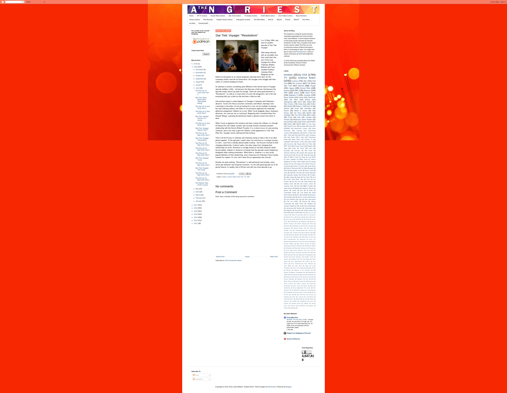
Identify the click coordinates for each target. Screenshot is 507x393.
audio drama (288, 188)
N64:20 (270, 20)
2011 (196, 223)
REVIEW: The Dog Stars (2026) (297, 319)
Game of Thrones (299, 166)
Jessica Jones (308, 184)
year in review (295, 212)
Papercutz (289, 277)
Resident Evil (301, 279)
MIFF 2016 (287, 146)
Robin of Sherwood (292, 168)
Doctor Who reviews (218, 16)
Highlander (296, 133)
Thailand (310, 203)
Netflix (286, 274)
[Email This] (240, 173)
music (297, 108)
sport (285, 172)
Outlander (287, 142)
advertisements (300, 230)
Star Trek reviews (235, 16)
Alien (285, 157)
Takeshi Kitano (298, 228)
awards (301, 153)
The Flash (306, 177)
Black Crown (294, 157)
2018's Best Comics (268, 16)
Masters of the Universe (302, 270)
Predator (313, 175)
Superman (312, 97)
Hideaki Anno (290, 217)
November (200, 73)
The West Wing (259, 20)
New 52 (309, 106)
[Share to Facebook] (247, 173)
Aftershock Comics (301, 128)
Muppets (304, 221)
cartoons (310, 230)
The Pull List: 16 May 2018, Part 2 (202, 174)
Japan (291, 88)
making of (305, 188)
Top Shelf (310, 228)
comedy (307, 95)
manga (313, 161)
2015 (196, 211)
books (290, 124)
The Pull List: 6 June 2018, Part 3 (202, 107)
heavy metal (309, 170)
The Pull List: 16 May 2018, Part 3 (202, 164)
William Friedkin (308, 186)
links (299, 117)
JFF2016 (306, 219)
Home (191, 16)
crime (285, 299)
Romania (310, 281)
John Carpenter (296, 263)
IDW (285, 93)
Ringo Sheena (288, 281)
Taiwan (299, 144)
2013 (196, 217)
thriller (313, 104)
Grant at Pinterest (293, 339)
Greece (286, 259)
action (296, 93)
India (293, 197)
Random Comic (299, 142)
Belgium (313, 241)
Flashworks (272, 387)
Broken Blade (311, 246)
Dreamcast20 (203, 23)
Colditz (313, 115)
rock (310, 148)
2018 (196, 67)
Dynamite (287, 150)
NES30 (279, 20)
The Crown (307, 288)
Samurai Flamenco (290, 153)
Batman (307, 90)
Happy (308, 259)
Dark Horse (311, 93)
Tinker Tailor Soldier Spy (300, 161)
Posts (196, 375)
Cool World (304, 192)
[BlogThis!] (242, 173)
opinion (286, 108)
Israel (314, 217)
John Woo (298, 266)
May (197, 189)
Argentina (303, 239)
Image (313, 86)
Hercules (297, 150)
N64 (296, 135)
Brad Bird (301, 246)
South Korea (301, 122)
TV (245, 177)
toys (301, 190)
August (198, 82)
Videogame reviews (243, 20)
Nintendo (313, 274)
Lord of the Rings (298, 268)
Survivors (290, 144)
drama (286, 90)
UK (309, 83)
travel (285, 212)
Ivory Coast (289, 219)
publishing (303, 301)
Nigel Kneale (304, 274)
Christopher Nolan (290, 192)
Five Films (306, 20)
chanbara (287, 232)
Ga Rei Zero (296, 181)
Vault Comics (303, 292)
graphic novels (297, 170)
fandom (299, 208)
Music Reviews (301, 16)
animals (294, 294)
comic (293, 297)
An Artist (192, 23)
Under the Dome (298, 148)
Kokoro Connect (303, 197)
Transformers (312, 290)
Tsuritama (312, 135)
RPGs (303, 135)
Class (296, 248)
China (290, 117)
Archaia (286, 119)
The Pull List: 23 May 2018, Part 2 (202, 149)
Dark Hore (307, 252)
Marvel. (288, 270)
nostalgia (287, 115)
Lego (300, 199)
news (303, 234)
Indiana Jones (288, 184)
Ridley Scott (303, 159)
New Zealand (291, 159)
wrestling (292, 308)
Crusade (299, 130)
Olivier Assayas (302, 223)
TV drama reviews (250, 16)
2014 (196, 214)
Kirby (306, 266)
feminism (307, 232)
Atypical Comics (297, 241)
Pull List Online (292, 201)
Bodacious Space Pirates (303, 119)
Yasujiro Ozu (288, 230)
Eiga (291, 172)
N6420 (298, 124)
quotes (286, 303)
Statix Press (299, 203)
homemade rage (310, 208)
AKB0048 (287, 128)
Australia (302, 126)
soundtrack (302, 305)
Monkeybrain (294, 221)
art (300, 206)
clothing (286, 297)
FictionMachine (301, 52)
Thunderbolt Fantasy (298, 290)
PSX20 (287, 20)
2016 (196, 208)
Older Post (274, 257)
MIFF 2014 (287, 135)
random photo (296, 303)
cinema (306, 206)
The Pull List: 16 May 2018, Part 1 (202, 179)
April (197, 192)
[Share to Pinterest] (250, 173)
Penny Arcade (309, 277)
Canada (309, 117)
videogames (288, 102)
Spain (298, 177)
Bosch (294, 246)
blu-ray (311, 294)
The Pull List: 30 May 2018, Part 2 (202, 134)
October (199, 76)
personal (298, 210)
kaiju (311, 155)
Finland (286, 257)
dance (291, 299)
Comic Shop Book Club (295, 179)
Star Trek (240, 177)
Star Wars (293, 100)
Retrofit (311, 279)
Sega (285, 148)
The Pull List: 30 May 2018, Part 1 (202, 144)
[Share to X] (245, 173)
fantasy (307, 100)
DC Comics (297, 83)
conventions (309, 297)
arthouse (302, 294)
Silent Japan (290, 177)
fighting (297, 188)
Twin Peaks (291, 137)
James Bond (312, 166)
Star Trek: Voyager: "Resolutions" (202, 139)
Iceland (307, 261)
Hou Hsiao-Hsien (296, 261)
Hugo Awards (308, 181)
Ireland (307, 217)
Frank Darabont (296, 257)
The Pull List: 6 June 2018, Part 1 (202, 124)
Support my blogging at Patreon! (299, 333)
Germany (299, 172)
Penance (304, 175)
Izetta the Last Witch (309, 157)
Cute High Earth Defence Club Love (298, 250)
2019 (196, 64)
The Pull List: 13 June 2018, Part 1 (202, 92)
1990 (304, 212)
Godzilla (304, 195)
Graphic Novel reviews (224, 20)
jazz (298, 234)
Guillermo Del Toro (297, 259)
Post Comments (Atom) (233, 260)
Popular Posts (291, 126)
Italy (298, 184)
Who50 (296, 20)
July (197, 85)
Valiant (309, 102)
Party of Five (298, 277)
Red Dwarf (308, 150)
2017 (196, 205)
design (313, 206)
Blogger (288, 387)
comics (295, 81)
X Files (301, 137)
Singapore (287, 228)
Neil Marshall (309, 272)
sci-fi (314, 177)
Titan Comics (289, 104)
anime (301, 97)
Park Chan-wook (310, 199)
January (199, 201)
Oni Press (298, 113)
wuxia (310, 126)
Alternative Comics (307, 237)
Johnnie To (308, 139)
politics (295, 301)
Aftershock (296, 237)
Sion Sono (296, 285)
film (305, 81)
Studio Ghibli (312, 142)
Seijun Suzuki (301, 283)
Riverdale (287, 226)
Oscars (298, 155)
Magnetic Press (311, 268)
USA (248, 177)
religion (306, 303)
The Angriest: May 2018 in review (201, 184)
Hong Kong (302, 104)
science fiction (231, 177)
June (198, 88)
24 (289, 237)
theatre (311, 305)
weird (309, 234)
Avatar (306, 241)
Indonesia (300, 217)
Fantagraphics (309, 254)
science (293, 305)
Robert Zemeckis (300, 281)
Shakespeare (296, 226)
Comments (198, 379)
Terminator (287, 288)
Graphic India (309, 257)
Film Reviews (208, 20)
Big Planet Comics (303, 243)
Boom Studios (289, 97)
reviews (224, 177)
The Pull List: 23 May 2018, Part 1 (202, 154)
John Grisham (308, 263)
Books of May (307, 133)
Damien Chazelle (296, 252)
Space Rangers (308, 285)
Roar (298, 186)
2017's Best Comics (285, 16)
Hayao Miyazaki (310, 172)
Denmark (293, 254)
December (200, 70)
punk (311, 301)
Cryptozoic (312, 248)
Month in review (300, 111)
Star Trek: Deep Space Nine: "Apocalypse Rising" (201, 100)
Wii (310, 292)
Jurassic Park (288, 186)
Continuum (303, 248)
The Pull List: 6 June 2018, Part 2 (202, 112)
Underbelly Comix (291, 292)
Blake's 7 (299, 106)
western (299, 164)
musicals (310, 153)
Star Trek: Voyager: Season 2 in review (202, 118)
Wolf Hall (287, 170)
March (198, 195)
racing (294, 190)
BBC (297, 90)
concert (300, 297)
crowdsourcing (297, 232)
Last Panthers (290, 199)
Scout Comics (288, 283)
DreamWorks (294, 195)
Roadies (310, 146)
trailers (286, 308)
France (286, 111)
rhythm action (308, 210)
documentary (288, 122)
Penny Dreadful (289, 279)
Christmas (289, 248)
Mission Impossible (297, 272)
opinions (286, 301)
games (298, 299)
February (199, 198)
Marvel (301, 86)
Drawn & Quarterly (297, 215)
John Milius (287, 266)
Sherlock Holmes (308, 226)
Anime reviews (194, 20)
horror (300, 102)
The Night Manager (307, 168)
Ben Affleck (290, 243)
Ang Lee (310, 212)
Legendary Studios (292, 175)
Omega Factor (299, 146)
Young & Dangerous (290, 206)
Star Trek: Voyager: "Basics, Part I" (202, 129)
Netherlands (293, 274)
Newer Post (220, 257)
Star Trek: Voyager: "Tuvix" (202, 159)
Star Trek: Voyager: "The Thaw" (202, 169)
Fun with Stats (311, 124)
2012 (196, 220)
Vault (305, 155)
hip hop (304, 299)
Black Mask (296, 139)
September (200, 79)
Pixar (311, 223)
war (292, 164)
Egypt (300, 254)
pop (287, 164)
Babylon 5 (293, 95)
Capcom (286, 215)
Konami (313, 197)
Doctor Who (305, 88)
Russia (304, 201)
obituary (289, 210)
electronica (290, 208)
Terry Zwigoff (297, 288)
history (312, 299)
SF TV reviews (202, 16)
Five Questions (311, 215)
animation (307, 108)
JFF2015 (298, 219)
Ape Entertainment (290, 239)
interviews (291, 234)
